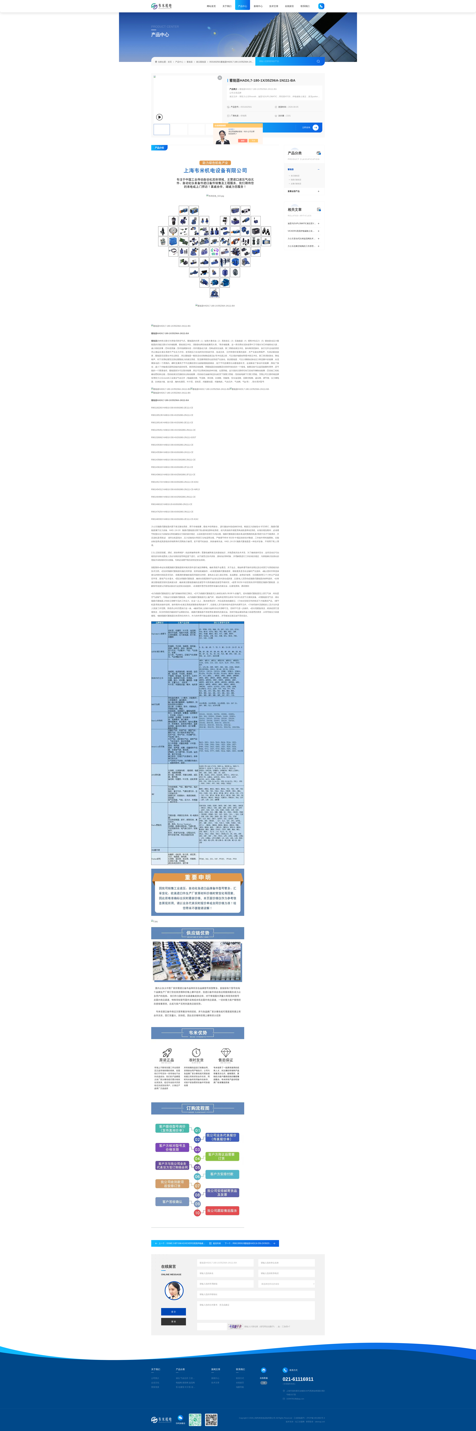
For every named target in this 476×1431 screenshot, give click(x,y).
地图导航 (240, 1387)
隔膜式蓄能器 (296, 180)
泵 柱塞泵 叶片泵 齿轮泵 (186, 1387)
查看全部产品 (294, 191)
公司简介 (155, 1378)
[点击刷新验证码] (235, 1326)
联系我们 (305, 6)
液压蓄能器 (201, 62)
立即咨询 (306, 127)
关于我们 (227, 6)
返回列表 (217, 1243)
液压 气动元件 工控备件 (186, 1378)
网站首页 (211, 6)
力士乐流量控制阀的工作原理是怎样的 (304, 246)
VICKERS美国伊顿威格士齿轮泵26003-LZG (304, 231)
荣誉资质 (155, 1387)
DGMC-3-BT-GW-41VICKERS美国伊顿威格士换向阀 (190, 1243)
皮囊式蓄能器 (296, 184)
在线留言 (289, 6)
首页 (170, 62)
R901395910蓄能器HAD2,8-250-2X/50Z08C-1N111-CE (257, 1243)
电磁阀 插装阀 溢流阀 (185, 1383)
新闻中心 (258, 6)
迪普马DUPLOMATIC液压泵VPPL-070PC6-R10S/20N (304, 223)
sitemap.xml (320, 1422)
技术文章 (273, 6)
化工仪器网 (299, 1422)
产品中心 (242, 6)
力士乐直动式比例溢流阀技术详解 (302, 239)
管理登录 (309, 1422)
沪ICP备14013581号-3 (316, 1418)
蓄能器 (190, 62)
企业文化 (155, 1383)
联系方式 (240, 1378)
